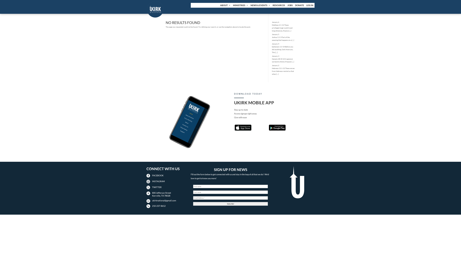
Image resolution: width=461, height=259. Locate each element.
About (224, 5)
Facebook (158, 175)
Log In (309, 5)
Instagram (158, 181)
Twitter (157, 187)
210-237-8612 (159, 206)
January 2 (275, 65)
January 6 (275, 22)
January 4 (275, 44)
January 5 (275, 34)
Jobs (290, 5)
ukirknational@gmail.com (164, 200)
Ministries (239, 5)
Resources (279, 5)
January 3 (275, 56)
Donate (299, 5)
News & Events (259, 5)
